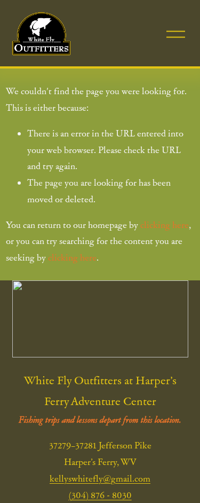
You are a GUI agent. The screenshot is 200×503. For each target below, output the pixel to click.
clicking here (164, 225)
